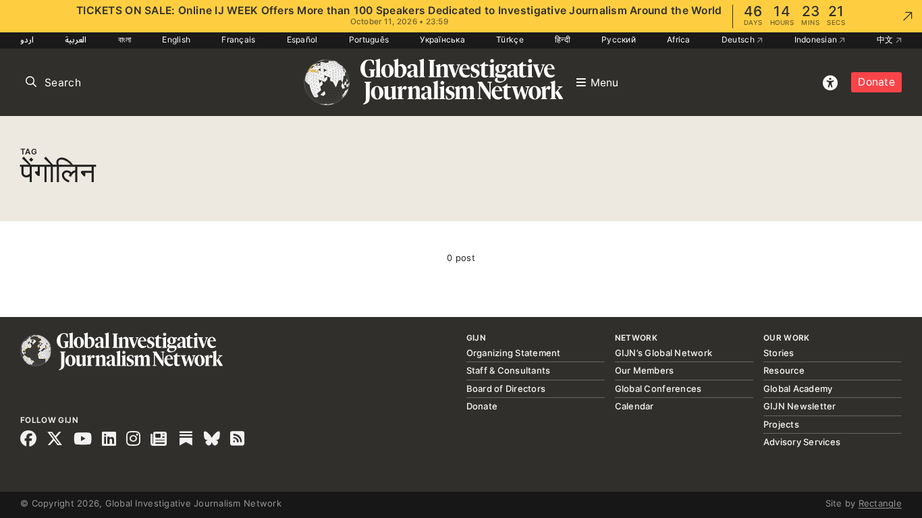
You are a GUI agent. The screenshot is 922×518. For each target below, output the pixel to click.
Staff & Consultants (508, 370)
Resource (784, 370)
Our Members (644, 370)
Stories (778, 352)
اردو (27, 39)
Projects (781, 424)
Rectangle (880, 503)
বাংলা (125, 39)
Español (302, 39)
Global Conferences (658, 388)
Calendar (634, 406)
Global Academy (798, 388)
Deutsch (739, 39)
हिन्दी (562, 39)
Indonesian (817, 39)
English (176, 39)
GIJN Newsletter (799, 406)
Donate (876, 82)
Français (238, 39)
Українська (442, 39)
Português (369, 39)
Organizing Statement (513, 352)
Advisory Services (801, 441)
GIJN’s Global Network (663, 352)
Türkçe (510, 39)
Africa (678, 39)
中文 (886, 39)
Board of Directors (506, 388)
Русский (618, 39)
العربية (75, 39)
